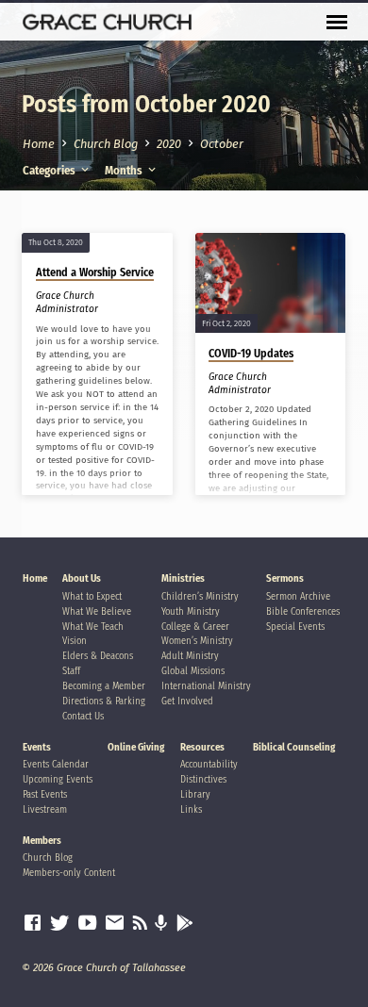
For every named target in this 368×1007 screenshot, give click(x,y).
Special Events (295, 626)
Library (195, 794)
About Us (81, 578)
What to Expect (92, 596)
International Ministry (206, 686)
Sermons (285, 578)
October (221, 144)
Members (42, 840)
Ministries (183, 578)
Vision (74, 641)
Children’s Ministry (200, 596)
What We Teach (93, 626)
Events (37, 747)
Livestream (45, 809)
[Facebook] (32, 923)
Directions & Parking (103, 701)
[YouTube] (87, 923)
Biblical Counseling (294, 747)
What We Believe (96, 611)
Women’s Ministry (197, 641)
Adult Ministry (190, 656)
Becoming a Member (103, 686)
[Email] (114, 923)
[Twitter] (60, 923)
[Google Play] (185, 924)
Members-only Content (69, 873)
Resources (202, 747)
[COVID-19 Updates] (270, 283)
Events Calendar (56, 764)
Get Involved (187, 701)
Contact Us (83, 716)
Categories (50, 170)
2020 (169, 144)
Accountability (209, 764)
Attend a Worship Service (95, 272)
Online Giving (136, 747)
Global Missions (193, 671)
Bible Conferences (303, 611)
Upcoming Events (57, 779)
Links (191, 809)
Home (39, 144)
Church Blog (106, 144)
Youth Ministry (190, 611)
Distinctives (203, 779)
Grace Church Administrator (67, 302)
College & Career (195, 626)
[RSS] (140, 923)
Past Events (45, 794)
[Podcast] (161, 924)
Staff (71, 671)
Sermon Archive (298, 596)
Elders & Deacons (97, 656)
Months (125, 170)
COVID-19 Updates (251, 353)
